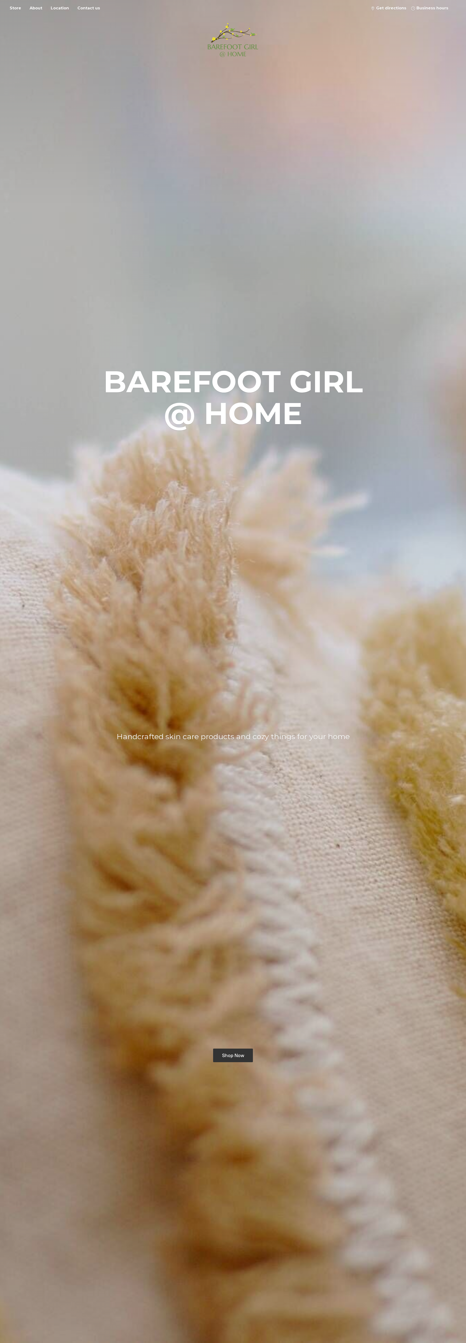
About (36, 8)
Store (15, 8)
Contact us (88, 8)
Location (60, 8)
